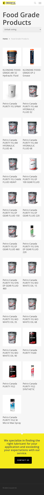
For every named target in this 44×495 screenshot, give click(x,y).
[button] (40, 3)
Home (5, 38)
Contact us (23, 460)
